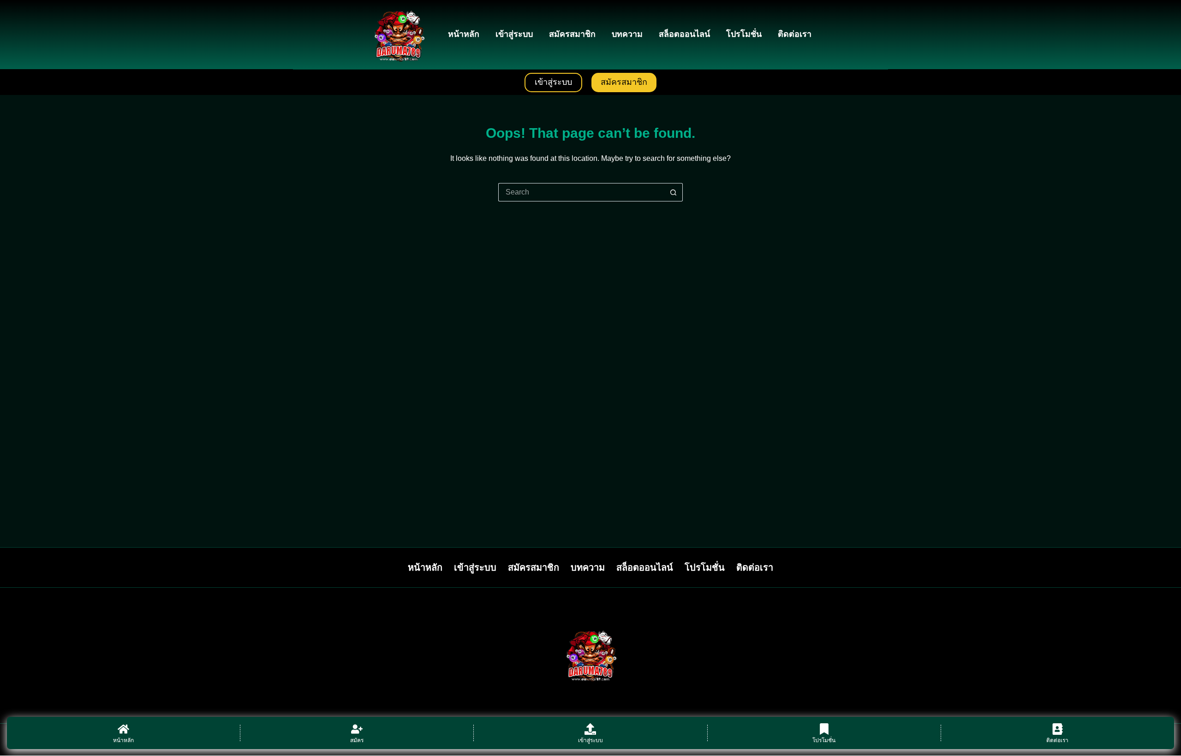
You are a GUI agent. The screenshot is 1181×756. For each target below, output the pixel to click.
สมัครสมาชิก (572, 34)
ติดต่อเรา (794, 34)
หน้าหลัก (463, 34)
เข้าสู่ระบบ (514, 34)
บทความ (627, 34)
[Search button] (673, 192)
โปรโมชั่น (744, 34)
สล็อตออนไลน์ (684, 34)
